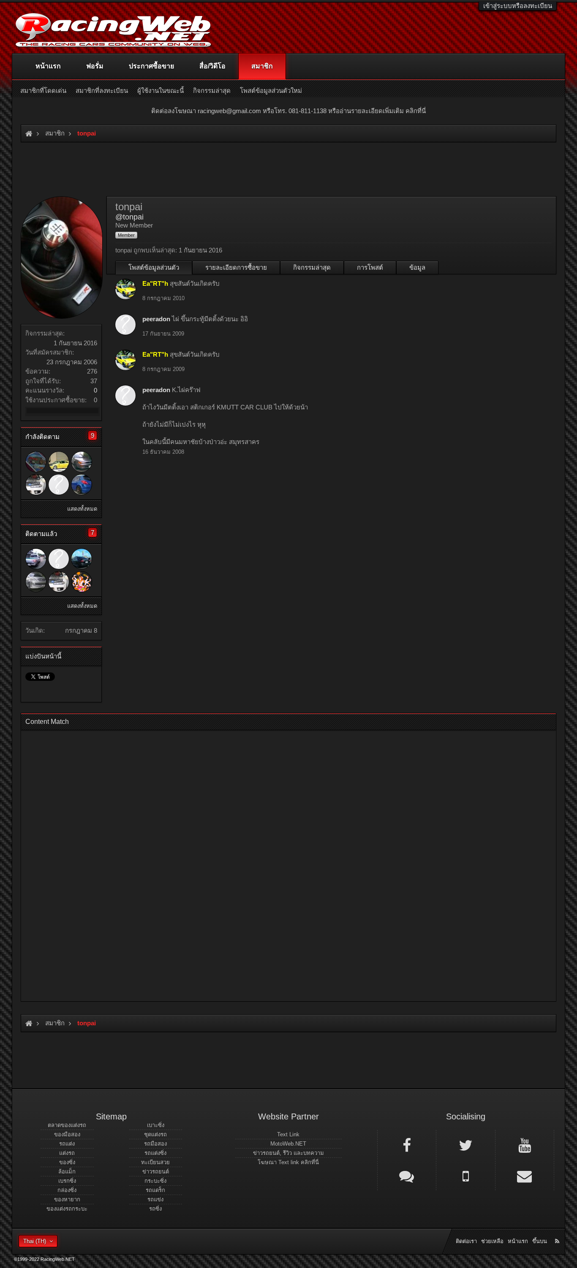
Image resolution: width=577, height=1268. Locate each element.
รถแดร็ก (155, 1190)
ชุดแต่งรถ (155, 1134)
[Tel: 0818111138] (465, 1175)
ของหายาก (67, 1199)
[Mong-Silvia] (35, 484)
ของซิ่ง (67, 1162)
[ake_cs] (35, 558)
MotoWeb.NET (288, 1144)
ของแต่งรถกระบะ (66, 1209)
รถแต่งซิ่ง (155, 1153)
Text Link (288, 1134)
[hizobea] (81, 484)
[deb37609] (35, 581)
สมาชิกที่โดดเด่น (43, 90)
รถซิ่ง (155, 1209)
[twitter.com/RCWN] (465, 1145)
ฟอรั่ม (94, 66)
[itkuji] (58, 461)
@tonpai (129, 217)
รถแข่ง (155, 1199)
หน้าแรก (48, 66)
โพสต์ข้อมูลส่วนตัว (153, 267)
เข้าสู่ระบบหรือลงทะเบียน (517, 5)
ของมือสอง (67, 1134)
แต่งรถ (67, 1153)
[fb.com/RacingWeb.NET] (407, 1145)
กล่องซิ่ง (66, 1190)
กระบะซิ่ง (155, 1181)
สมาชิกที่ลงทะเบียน (102, 90)
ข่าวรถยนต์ (155, 1171)
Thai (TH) (34, 1241)
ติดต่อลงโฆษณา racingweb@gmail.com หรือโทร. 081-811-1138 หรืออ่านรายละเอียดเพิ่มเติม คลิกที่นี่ (288, 110)
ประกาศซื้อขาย (151, 66)
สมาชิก (262, 66)
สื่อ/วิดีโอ (212, 66)
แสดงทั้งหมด (82, 509)
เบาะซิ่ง (155, 1125)
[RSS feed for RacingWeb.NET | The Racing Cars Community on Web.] (558, 1232)
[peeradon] (58, 484)
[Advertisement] (281, 863)
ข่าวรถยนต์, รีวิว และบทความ (288, 1153)
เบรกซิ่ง (67, 1181)
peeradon (156, 318)
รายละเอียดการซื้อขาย (236, 267)
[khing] (81, 581)
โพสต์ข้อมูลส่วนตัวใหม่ (271, 90)
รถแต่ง (67, 1144)
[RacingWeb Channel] (524, 1145)
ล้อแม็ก (67, 1171)
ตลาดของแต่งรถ (67, 1125)
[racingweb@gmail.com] (524, 1175)
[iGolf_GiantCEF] (35, 461)
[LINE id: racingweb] (407, 1175)
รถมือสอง (155, 1144)
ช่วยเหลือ (492, 1241)
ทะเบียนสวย (155, 1162)
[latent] (81, 558)
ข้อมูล (417, 267)
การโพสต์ (370, 267)
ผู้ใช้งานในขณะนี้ (160, 90)
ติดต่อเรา (466, 1241)
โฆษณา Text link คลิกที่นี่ (288, 1162)
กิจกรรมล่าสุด (312, 267)
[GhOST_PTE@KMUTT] (81, 461)
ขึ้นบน (539, 1241)
